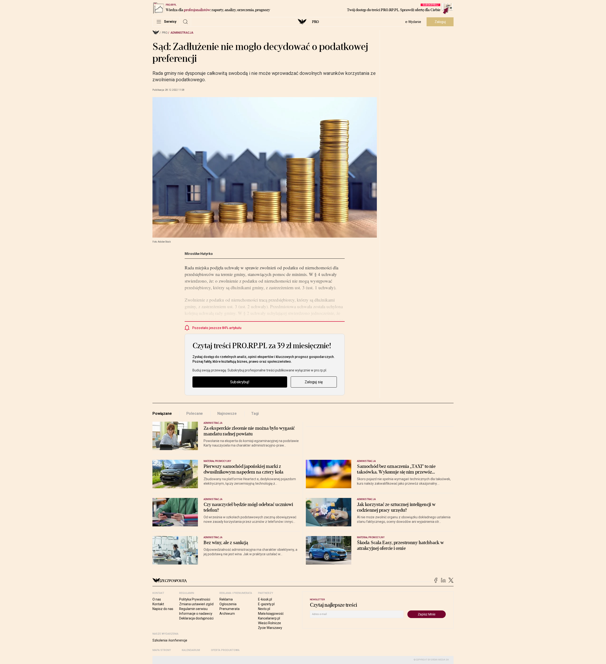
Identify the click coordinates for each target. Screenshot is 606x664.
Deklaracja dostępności (196, 618)
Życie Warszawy (270, 628)
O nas (156, 599)
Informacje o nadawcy (195, 613)
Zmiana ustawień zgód (196, 604)
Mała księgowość (271, 613)
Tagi (255, 413)
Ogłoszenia (227, 604)
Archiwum (227, 613)
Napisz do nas (162, 609)
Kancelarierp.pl (269, 618)
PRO (315, 21)
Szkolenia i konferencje (169, 640)
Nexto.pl (264, 609)
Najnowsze (227, 413)
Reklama (226, 599)
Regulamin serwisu (193, 609)
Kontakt (158, 604)
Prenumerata (229, 609)
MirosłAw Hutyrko (199, 254)
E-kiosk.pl (265, 599)
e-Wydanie (413, 22)
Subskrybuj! (240, 382)
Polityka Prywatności (194, 599)
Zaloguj (440, 22)
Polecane (194, 413)
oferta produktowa (225, 650)
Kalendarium (191, 650)
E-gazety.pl (266, 604)
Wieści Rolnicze (269, 623)
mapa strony (161, 650)
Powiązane (162, 413)
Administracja (181, 32)
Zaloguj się (314, 382)
